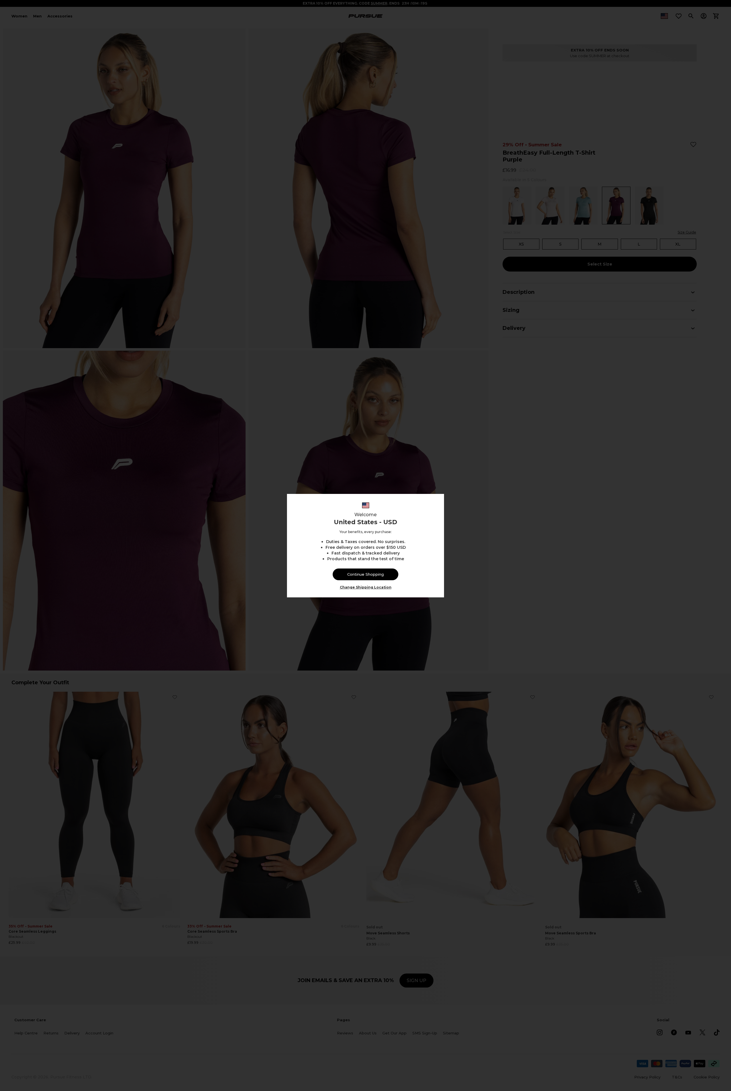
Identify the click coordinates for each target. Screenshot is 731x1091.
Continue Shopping (365, 574)
